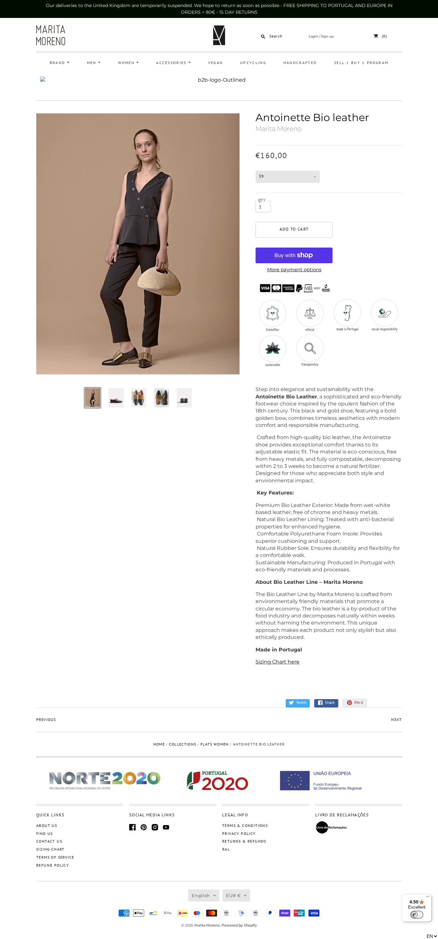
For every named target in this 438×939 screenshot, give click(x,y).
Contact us (49, 841)
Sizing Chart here (277, 662)
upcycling (253, 62)
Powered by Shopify (239, 925)
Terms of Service (55, 857)
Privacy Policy (239, 833)
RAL (226, 849)
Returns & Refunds (244, 841)
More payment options (294, 269)
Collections (182, 744)
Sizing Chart (50, 849)
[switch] (416, 915)
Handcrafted (300, 62)
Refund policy (52, 865)
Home (159, 744)
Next (396, 719)
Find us (44, 833)
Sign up (327, 36)
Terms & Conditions (245, 825)
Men (92, 62)
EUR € (233, 895)
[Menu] (428, 898)
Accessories (172, 62)
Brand (58, 62)
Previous (46, 719)
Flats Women (214, 744)
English (201, 895)
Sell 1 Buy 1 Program (361, 62)
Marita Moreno (278, 129)
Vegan (215, 62)
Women (127, 62)
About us (46, 825)
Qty (262, 200)
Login (313, 36)
